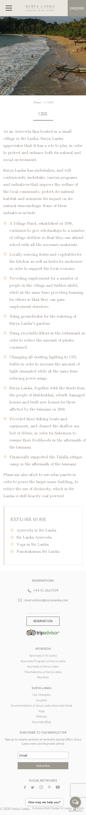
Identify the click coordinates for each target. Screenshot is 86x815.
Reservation (43, 621)
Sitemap (41, 716)
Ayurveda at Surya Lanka (43, 666)
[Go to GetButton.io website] (75, 810)
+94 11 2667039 (45, 590)
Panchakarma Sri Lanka (38, 551)
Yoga (41, 711)
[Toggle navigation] (9, 8)
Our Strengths (41, 694)
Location (41, 700)
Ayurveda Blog (41, 722)
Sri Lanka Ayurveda (34, 537)
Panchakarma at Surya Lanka (43, 672)
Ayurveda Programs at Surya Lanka (43, 661)
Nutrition (43, 677)
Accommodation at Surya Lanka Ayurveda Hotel (41, 705)
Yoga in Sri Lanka (33, 544)
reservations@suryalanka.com (46, 600)
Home (38, 102)
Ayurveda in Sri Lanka (36, 530)
